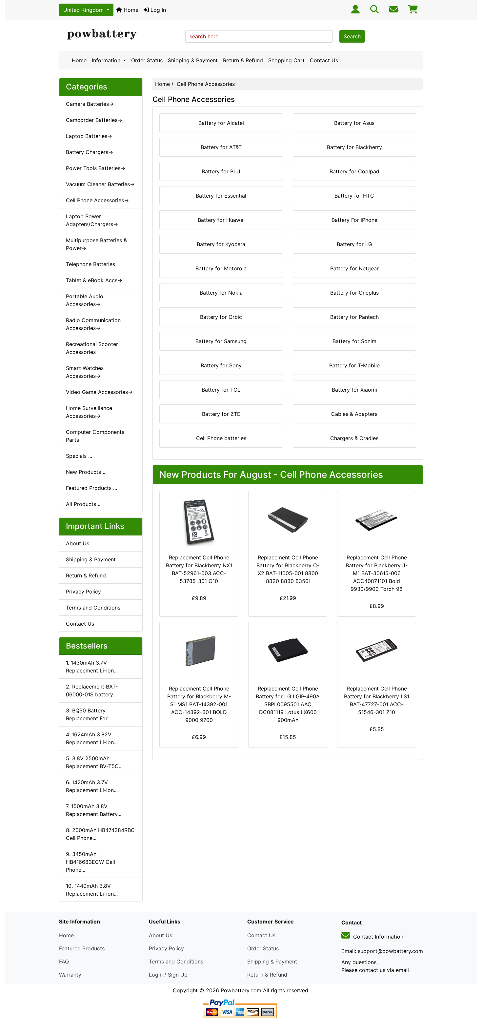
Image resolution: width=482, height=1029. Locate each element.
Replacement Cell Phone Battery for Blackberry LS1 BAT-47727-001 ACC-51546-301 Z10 (376, 700)
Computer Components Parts (95, 436)
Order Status (147, 60)
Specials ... (79, 456)
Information (107, 60)
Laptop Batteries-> (89, 136)
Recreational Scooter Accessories (92, 348)
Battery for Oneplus (354, 292)
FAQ (64, 961)
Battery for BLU (221, 171)
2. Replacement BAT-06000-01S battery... (92, 690)
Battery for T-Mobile (354, 365)
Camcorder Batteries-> (94, 120)
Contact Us (324, 60)
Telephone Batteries (90, 264)
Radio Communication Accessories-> (93, 324)
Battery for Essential (221, 195)
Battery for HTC (354, 195)
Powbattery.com (241, 990)
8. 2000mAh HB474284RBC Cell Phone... (100, 834)
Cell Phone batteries (221, 438)
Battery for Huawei (221, 220)
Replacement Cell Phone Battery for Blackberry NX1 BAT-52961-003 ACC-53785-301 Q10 (199, 569)
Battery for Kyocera (221, 244)
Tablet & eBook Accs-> (94, 280)
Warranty (70, 974)
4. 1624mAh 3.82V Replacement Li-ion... (92, 738)
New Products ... (86, 472)
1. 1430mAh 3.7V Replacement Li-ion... (92, 666)
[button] (470, 996)
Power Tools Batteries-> (95, 168)
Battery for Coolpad (354, 171)
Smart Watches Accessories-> (85, 372)
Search (352, 36)
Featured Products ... (91, 488)
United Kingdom (84, 10)
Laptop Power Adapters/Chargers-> (92, 220)
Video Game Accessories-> (99, 392)
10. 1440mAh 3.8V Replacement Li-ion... (92, 890)
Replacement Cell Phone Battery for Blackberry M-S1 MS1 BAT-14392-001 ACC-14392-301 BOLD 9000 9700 (199, 704)
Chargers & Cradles (354, 438)
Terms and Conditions (93, 607)
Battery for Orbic (221, 317)
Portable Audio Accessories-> (84, 300)
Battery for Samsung (221, 341)
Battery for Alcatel (221, 123)
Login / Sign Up (168, 974)
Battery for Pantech (354, 317)
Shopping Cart (286, 60)
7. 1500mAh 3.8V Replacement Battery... (93, 810)
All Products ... (84, 504)
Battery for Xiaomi (354, 389)
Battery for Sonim (354, 341)
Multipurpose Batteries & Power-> (96, 244)
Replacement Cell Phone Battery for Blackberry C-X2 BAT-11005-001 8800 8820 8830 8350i (287, 569)
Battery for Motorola (221, 268)
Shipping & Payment (193, 60)
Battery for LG (354, 244)
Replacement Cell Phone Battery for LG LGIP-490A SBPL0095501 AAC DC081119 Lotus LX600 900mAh (288, 704)
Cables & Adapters (354, 414)
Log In (157, 10)
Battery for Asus (354, 123)
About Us (77, 543)
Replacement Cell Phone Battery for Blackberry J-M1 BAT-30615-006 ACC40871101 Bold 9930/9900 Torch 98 (377, 573)
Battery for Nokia (221, 292)
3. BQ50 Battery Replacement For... (88, 714)
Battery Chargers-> (89, 152)
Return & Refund (243, 60)
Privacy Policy (83, 591)
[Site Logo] (119, 35)
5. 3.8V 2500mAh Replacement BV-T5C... (94, 762)
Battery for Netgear (354, 268)
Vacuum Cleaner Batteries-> (100, 184)
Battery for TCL (221, 389)
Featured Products (82, 948)
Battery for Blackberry (354, 147)
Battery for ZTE (221, 414)
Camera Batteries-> (90, 104)
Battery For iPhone (354, 220)
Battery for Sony (221, 365)
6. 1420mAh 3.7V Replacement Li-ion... (92, 786)
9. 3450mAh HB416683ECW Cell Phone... (90, 862)
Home (130, 10)
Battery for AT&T (221, 147)
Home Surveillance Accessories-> (89, 412)
